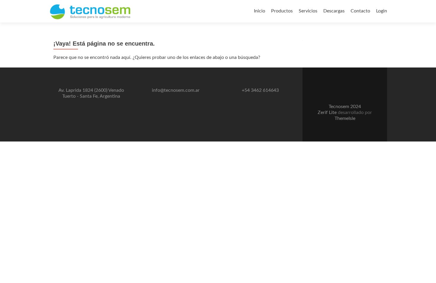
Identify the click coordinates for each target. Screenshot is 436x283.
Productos (282, 11)
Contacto (360, 11)
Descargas (334, 11)
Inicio (259, 11)
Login (381, 11)
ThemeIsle (345, 118)
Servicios (308, 11)
